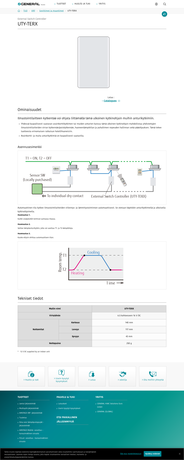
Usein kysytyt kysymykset (69, 408)
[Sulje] (180, 454)
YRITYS (99, 397)
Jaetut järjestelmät (27, 404)
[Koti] (20, 10)
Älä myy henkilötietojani (130, 454)
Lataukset (62, 404)
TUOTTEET (23, 397)
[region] (92, 454)
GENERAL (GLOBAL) (105, 412)
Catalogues (110, 101)
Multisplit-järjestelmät (29, 408)
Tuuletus (23, 418)
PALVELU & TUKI (66, 397)
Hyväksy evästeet (152, 454)
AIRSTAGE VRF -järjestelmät (30, 413)
